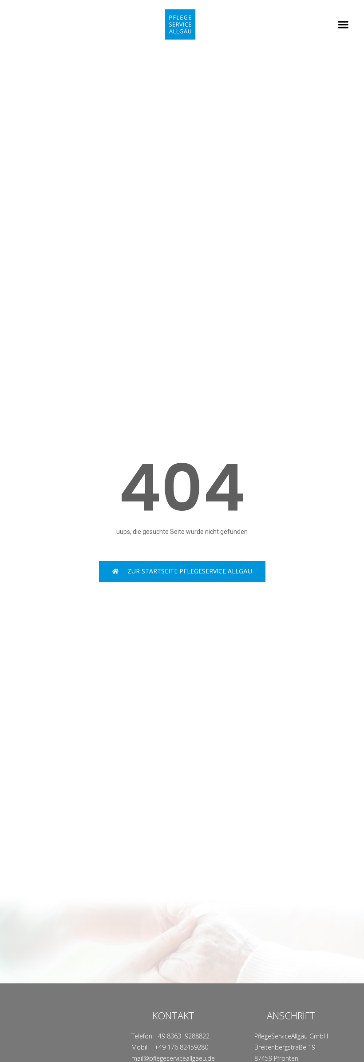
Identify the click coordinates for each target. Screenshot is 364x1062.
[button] (343, 24)
